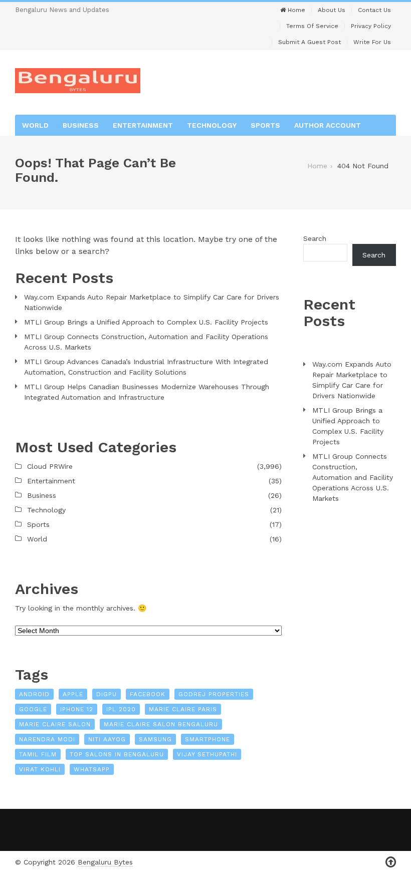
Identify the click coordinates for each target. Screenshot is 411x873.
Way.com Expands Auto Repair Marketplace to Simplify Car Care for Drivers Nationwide (151, 302)
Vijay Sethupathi (207, 754)
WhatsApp (92, 769)
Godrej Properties (213, 694)
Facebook (147, 694)
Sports (265, 125)
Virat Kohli (40, 769)
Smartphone (207, 739)
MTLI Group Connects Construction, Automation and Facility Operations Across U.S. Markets (146, 342)
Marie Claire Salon (55, 724)
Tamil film (38, 754)
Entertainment (143, 125)
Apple (73, 694)
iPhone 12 (76, 709)
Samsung (155, 739)
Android (34, 694)
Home (295, 10)
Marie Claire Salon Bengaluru (161, 724)
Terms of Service (312, 26)
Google (33, 709)
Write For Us (372, 42)
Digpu (106, 694)
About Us (331, 10)
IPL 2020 (121, 709)
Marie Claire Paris (183, 709)
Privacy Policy (371, 26)
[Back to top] (390, 862)
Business (81, 125)
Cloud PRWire (50, 466)
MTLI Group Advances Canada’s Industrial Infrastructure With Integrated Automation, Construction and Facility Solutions (146, 367)
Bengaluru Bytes (105, 862)
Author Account (327, 125)
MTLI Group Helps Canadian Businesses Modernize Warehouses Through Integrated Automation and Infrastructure (146, 392)
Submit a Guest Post (309, 42)
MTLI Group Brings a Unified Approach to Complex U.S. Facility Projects (146, 322)
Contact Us (374, 10)
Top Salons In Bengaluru (117, 754)
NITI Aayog (107, 739)
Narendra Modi (47, 739)
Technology (212, 125)
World (35, 125)
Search (314, 238)
